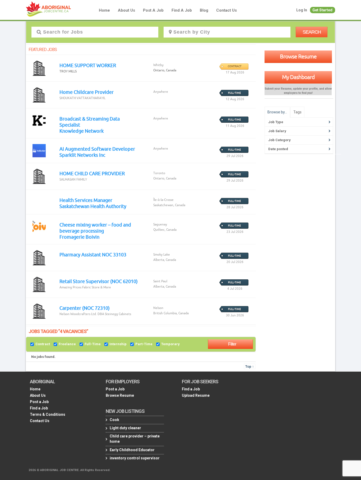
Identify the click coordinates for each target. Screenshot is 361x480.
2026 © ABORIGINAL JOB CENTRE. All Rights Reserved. (69, 470)
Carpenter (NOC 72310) (84, 308)
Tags (297, 112)
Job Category (279, 140)
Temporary (170, 344)
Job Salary (277, 131)
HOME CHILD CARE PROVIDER (92, 173)
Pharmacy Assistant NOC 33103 (92, 254)
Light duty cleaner (125, 428)
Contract (42, 344)
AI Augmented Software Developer (97, 148)
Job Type (275, 122)
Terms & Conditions (47, 414)
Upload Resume (196, 395)
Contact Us (226, 10)
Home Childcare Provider (86, 92)
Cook (114, 420)
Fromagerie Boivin (79, 236)
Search (312, 32)
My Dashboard (298, 77)
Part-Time (143, 344)
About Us (126, 10)
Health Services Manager (85, 200)
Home (104, 10)
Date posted (278, 149)
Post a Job (153, 10)
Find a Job (182, 10)
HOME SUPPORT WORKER (87, 65)
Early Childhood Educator (132, 450)
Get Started (322, 10)
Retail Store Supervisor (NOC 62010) (98, 281)
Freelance (67, 344)
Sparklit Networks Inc (82, 155)
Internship (118, 344)
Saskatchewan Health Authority (92, 206)
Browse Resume (298, 56)
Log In (301, 10)
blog (204, 10)
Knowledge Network (81, 130)
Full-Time (93, 344)
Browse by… (277, 112)
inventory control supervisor (135, 458)
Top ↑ (249, 366)
